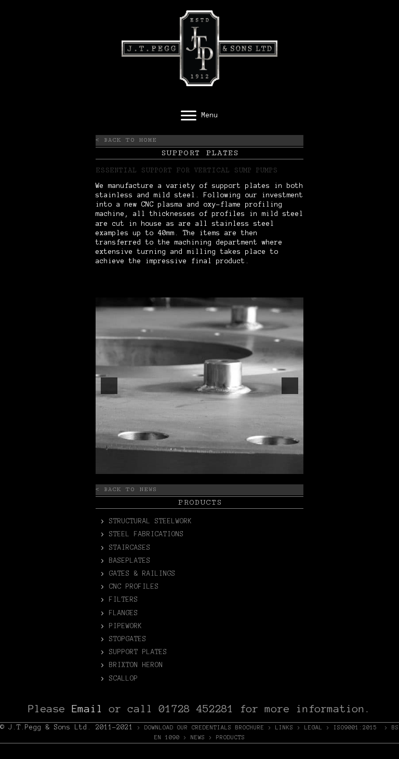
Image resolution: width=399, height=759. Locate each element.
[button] (109, 385)
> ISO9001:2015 (351, 727)
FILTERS (123, 599)
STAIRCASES (130, 547)
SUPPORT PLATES (138, 652)
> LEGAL (310, 727)
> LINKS (281, 727)
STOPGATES (128, 639)
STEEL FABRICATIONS (146, 534)
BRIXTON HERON (136, 665)
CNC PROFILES (134, 586)
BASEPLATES (130, 560)
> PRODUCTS (227, 737)
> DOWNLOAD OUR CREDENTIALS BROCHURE (200, 727)
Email (87, 708)
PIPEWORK (125, 626)
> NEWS (194, 737)
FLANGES (123, 613)
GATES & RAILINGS (142, 573)
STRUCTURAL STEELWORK (150, 521)
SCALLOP (123, 678)
